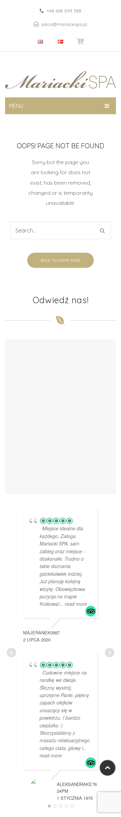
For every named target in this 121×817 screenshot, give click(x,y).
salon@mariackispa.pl (64, 24)
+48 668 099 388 (64, 10)
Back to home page (60, 260)
